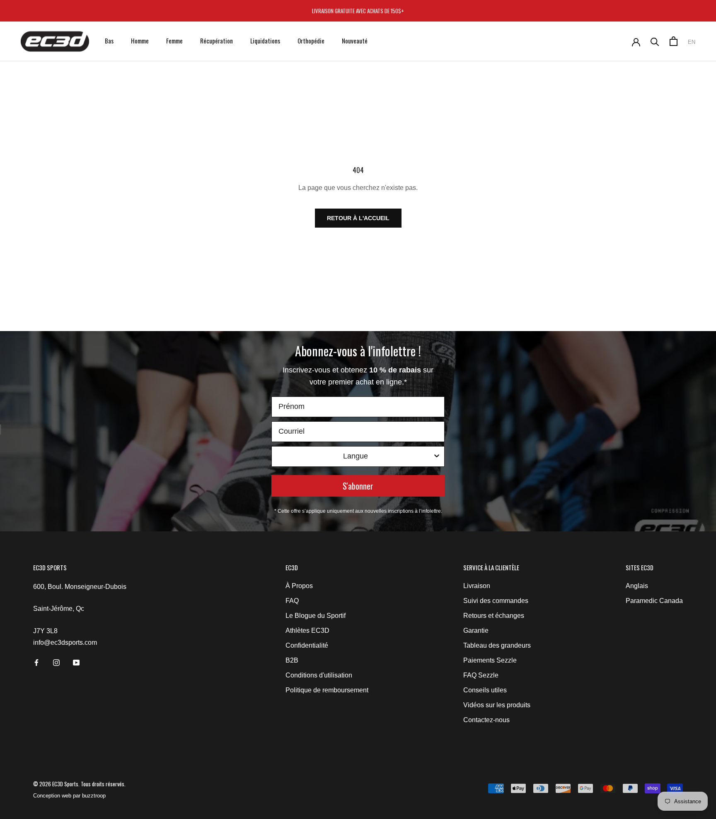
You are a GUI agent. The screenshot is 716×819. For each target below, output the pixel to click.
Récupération (216, 40)
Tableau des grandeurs (497, 645)
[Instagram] (56, 662)
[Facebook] (36, 662)
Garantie (476, 630)
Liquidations (265, 40)
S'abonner (358, 486)
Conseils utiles (485, 690)
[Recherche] (655, 41)
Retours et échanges (493, 615)
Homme (140, 40)
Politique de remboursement (326, 690)
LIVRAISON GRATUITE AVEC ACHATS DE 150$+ (358, 11)
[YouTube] (76, 662)
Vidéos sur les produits (496, 705)
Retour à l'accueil (358, 218)
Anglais (637, 585)
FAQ (292, 600)
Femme (174, 40)
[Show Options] (437, 456)
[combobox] (355, 456)
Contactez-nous (486, 719)
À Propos (299, 585)
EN (691, 42)
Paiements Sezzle (490, 660)
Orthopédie (311, 40)
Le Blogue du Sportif (315, 615)
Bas (109, 40)
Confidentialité (306, 645)
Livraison (476, 585)
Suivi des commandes (495, 600)
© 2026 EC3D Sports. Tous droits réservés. (79, 784)
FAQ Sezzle (480, 675)
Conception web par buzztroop (69, 796)
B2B (291, 660)
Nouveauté (355, 40)
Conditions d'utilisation (318, 675)
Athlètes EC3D (307, 630)
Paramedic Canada (654, 600)
